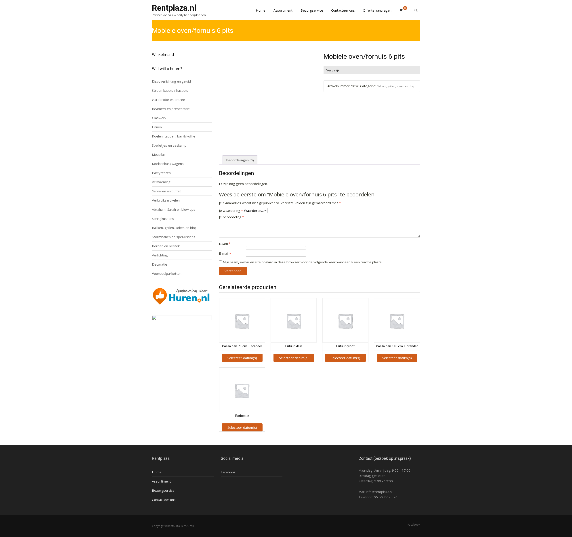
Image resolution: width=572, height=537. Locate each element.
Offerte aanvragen (377, 10)
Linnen (157, 127)
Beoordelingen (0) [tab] (240, 160)
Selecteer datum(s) (242, 358)
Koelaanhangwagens (168, 163)
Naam (225, 243)
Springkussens (163, 218)
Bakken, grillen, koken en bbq (395, 86)
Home (260, 10)
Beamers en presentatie (171, 108)
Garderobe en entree (168, 99)
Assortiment (282, 10)
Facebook (228, 472)
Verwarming (161, 182)
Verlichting (160, 255)
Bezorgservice (312, 10)
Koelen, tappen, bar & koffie (173, 136)
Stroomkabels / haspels (170, 90)
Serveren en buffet (166, 191)
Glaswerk (159, 118)
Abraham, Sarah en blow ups (173, 209)
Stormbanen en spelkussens (173, 237)
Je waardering (231, 210)
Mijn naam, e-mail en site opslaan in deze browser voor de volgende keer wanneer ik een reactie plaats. (302, 262)
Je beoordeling (231, 217)
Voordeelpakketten (166, 273)
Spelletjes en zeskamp (169, 145)
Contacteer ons (343, 10)
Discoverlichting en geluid (171, 81)
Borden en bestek (166, 246)
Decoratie (159, 264)
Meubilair (159, 154)
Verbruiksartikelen (166, 200)
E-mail (225, 253)
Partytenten (161, 173)
